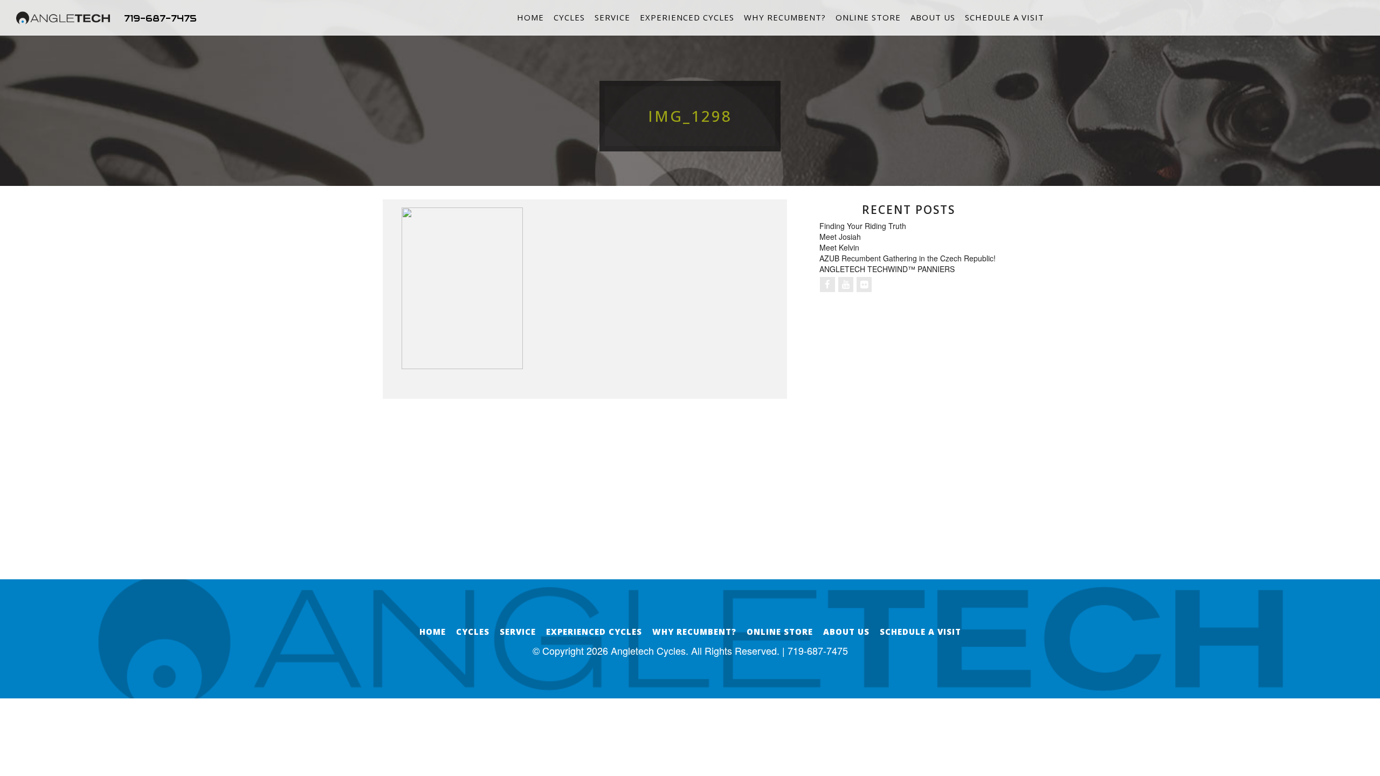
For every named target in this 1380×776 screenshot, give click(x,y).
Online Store (868, 17)
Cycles (569, 17)
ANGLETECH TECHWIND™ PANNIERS (887, 269)
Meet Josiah (840, 236)
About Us (932, 17)
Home (530, 17)
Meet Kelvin (839, 247)
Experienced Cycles (687, 17)
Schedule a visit (1004, 17)
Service (612, 17)
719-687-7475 (160, 18)
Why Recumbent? (785, 17)
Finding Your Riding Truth (862, 225)
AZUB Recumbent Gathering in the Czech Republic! (907, 258)
